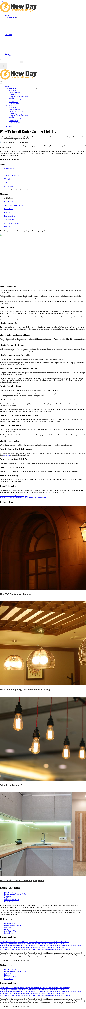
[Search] (1, 59)
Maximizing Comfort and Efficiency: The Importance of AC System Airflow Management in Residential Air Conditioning (40, 945)
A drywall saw (9, 168)
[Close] (3, 66)
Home (7, 15)
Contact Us (8, 56)
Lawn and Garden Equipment (19, 96)
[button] (16, 18)
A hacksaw (8, 172)
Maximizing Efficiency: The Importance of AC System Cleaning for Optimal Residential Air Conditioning (35, 949)
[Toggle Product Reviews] (36, 88)
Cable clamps (8, 209)
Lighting (11, 98)
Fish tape (7, 212)
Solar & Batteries (14, 104)
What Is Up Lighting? (11, 785)
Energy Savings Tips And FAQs (15, 894)
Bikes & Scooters (14, 92)
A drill (6, 183)
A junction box (9, 219)
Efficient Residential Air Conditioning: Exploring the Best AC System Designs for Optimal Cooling (33, 947)
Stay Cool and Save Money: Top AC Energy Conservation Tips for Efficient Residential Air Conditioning (35, 942)
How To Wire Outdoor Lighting (15, 594)
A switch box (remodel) (12, 223)
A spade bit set (9, 186)
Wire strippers (8, 179)
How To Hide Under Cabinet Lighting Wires (22, 880)
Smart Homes (13, 102)
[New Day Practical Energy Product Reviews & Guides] (18, 12)
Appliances (12, 90)
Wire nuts (7, 227)
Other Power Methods (16, 100)
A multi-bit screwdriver (12, 175)
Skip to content (5, 1)
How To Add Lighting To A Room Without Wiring (25, 689)
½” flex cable (8, 201)
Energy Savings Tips (16, 111)
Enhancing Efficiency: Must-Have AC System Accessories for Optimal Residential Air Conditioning (33, 944)
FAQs (7, 54)
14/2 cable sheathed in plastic (13, 205)
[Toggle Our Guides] (36, 106)
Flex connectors (9, 216)
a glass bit (6, 455)
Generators (12, 94)
